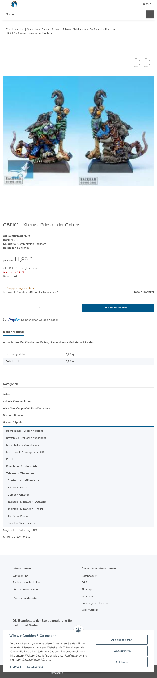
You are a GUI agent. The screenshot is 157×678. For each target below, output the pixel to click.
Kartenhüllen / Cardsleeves (22, 444)
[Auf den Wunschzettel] (146, 62)
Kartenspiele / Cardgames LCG (25, 452)
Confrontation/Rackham (31, 243)
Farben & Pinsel (17, 487)
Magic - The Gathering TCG (20, 530)
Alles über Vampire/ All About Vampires (26, 408)
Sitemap (87, 589)
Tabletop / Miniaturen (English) (26, 508)
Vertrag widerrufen (26, 598)
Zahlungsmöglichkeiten (27, 582)
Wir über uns (20, 575)
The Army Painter (18, 515)
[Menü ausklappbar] (5, 2)
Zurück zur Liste (15, 29)
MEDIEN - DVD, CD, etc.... (19, 537)
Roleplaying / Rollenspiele (21, 466)
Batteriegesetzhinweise (96, 603)
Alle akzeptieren (121, 639)
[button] (123, 4)
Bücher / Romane (13, 415)
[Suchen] (150, 14)
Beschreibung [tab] (13, 331)
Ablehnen (121, 662)
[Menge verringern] (7, 308)
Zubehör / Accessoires (21, 523)
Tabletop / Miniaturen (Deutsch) (27, 501)
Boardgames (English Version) (24, 430)
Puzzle (10, 459)
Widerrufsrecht (90, 609)
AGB (84, 582)
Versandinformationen (26, 589)
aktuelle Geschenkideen (17, 401)
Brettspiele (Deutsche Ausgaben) (26, 437)
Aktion (7, 394)
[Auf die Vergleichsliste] (136, 62)
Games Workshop (18, 494)
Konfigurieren (122, 650)
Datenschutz (35, 666)
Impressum (16, 666)
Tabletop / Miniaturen (20, 473)
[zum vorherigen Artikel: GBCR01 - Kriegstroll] (141, 41)
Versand (33, 268)
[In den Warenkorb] (6, 53)
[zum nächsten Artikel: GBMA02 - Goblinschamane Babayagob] (150, 41)
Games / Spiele (12, 422)
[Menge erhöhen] (71, 308)
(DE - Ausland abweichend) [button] (43, 292)
